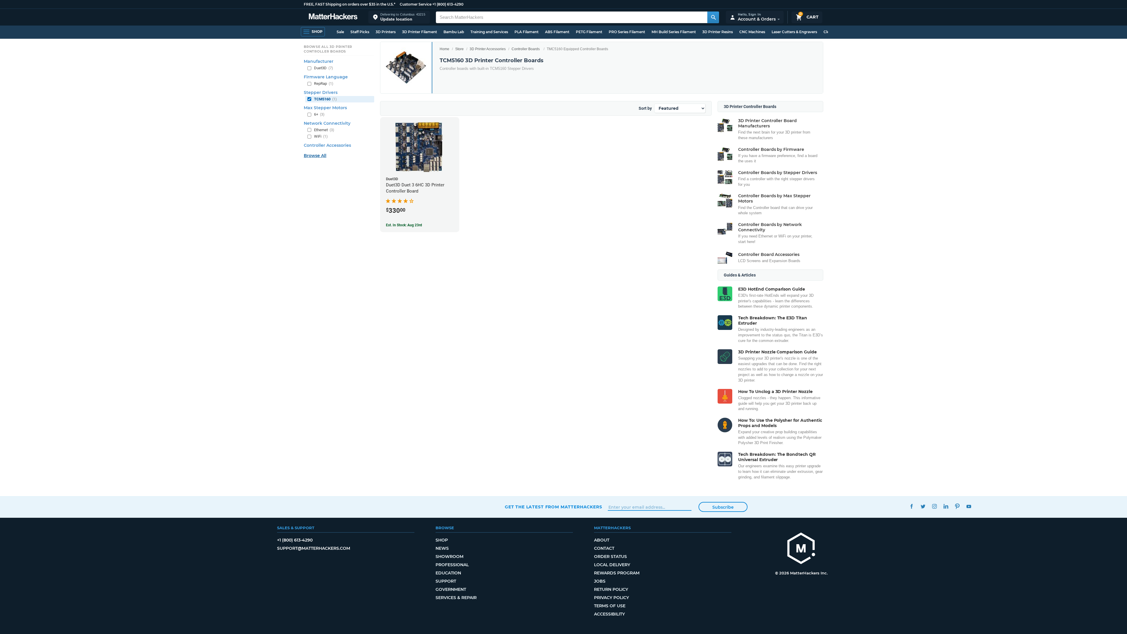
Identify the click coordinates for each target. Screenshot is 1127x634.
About (601, 540)
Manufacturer (318, 61)
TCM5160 (325, 99)
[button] (399, 17)
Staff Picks (359, 32)
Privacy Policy (611, 597)
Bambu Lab (453, 32)
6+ (319, 114)
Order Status (610, 556)
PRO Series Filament (627, 32)
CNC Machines (752, 32)
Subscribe (723, 507)
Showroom (449, 556)
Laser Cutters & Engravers (794, 32)
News (442, 548)
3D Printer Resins (717, 32)
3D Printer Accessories (488, 49)
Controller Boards (526, 49)
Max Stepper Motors (325, 107)
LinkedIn (946, 506)
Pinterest (957, 506)
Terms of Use (609, 605)
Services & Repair (456, 597)
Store (459, 49)
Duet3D (323, 68)
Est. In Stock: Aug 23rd (404, 225)
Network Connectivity (327, 123)
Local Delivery (612, 564)
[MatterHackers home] (333, 17)
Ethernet (324, 130)
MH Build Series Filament (674, 32)
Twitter (923, 506)
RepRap (323, 83)
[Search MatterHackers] (713, 17)
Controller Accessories (327, 145)
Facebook (911, 506)
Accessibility (609, 614)
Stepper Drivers (321, 92)
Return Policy (611, 589)
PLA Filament (526, 32)
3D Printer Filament (419, 32)
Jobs (599, 581)
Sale (340, 32)
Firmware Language (326, 77)
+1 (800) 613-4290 (447, 4)
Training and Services (489, 32)
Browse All (315, 155)
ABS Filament (557, 32)
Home (444, 49)
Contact (604, 548)
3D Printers (386, 32)
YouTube (969, 506)
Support (446, 581)
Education (448, 573)
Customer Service (415, 4)
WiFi (321, 136)
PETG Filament (589, 32)
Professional (452, 564)
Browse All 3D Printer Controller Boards (328, 49)
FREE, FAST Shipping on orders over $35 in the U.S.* (349, 4)
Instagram (934, 506)
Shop (442, 540)
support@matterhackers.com (313, 548)
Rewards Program (617, 573)
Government (451, 589)
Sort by (645, 108)
